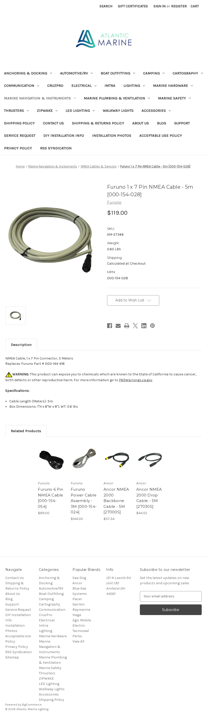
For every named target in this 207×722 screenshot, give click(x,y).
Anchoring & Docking (25, 73)
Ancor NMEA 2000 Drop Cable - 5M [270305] (149, 498)
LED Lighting (78, 110)
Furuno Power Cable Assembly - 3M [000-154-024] (84, 500)
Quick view (52, 460)
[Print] (126, 325)
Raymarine (81, 609)
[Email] (118, 325)
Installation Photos (111, 135)
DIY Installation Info (63, 135)
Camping (151, 73)
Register (179, 6)
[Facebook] (109, 325)
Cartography (185, 73)
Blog (161, 123)
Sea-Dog (79, 578)
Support (182, 123)
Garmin (78, 604)
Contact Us (53, 123)
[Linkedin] (143, 325)
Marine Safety (172, 98)
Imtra (110, 85)
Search (105, 6)
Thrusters (14, 110)
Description (21, 344)
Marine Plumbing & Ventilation (114, 98)
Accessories (154, 110)
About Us (140, 123)
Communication (19, 85)
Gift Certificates (133, 6)
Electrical (81, 85)
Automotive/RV (74, 73)
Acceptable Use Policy (160, 135)
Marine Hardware (170, 85)
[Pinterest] (152, 325)
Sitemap (12, 657)
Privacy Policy (18, 148)
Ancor (77, 583)
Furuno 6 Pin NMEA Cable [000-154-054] (50, 498)
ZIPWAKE (45, 110)
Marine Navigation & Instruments (37, 98)
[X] (135, 325)
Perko (77, 636)
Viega (76, 615)
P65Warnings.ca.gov (135, 380)
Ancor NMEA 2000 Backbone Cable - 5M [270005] (116, 500)
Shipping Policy (19, 123)
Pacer (77, 599)
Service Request (19, 135)
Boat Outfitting (115, 73)
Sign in (159, 6)
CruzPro (55, 85)
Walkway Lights (118, 110)
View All (78, 641)
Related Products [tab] (26, 431)
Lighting (131, 85)
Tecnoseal (80, 631)
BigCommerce (32, 704)
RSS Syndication (56, 148)
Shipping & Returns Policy (98, 123)
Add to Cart (117, 466)
